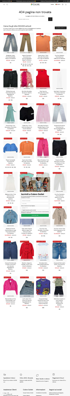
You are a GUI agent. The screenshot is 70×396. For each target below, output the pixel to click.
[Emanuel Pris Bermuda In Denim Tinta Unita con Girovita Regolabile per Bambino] (10, 251)
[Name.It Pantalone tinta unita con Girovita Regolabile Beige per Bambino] (27, 43)
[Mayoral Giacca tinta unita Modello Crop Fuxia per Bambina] (10, 286)
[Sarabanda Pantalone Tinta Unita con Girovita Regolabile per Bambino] (59, 113)
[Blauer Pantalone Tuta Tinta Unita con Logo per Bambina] (43, 148)
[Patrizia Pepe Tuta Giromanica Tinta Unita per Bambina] (10, 113)
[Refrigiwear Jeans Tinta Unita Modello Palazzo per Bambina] (10, 43)
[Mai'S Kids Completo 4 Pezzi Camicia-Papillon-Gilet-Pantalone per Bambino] (59, 286)
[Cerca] (50, 19)
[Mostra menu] (4, 4)
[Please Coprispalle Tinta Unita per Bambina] (10, 148)
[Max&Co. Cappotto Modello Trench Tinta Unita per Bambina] (27, 251)
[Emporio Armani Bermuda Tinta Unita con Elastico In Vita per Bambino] (59, 148)
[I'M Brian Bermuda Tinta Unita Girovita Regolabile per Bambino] (10, 79)
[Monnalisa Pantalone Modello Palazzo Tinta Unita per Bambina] (43, 113)
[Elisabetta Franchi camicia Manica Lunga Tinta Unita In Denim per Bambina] (10, 216)
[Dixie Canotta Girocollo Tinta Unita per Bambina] (43, 79)
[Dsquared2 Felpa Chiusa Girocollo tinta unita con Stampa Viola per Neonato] (43, 286)
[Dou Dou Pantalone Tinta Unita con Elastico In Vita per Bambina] (59, 182)
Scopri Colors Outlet (28, 393)
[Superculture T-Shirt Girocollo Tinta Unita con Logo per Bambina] (43, 43)
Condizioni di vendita (41, 393)
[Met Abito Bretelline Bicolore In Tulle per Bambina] (27, 79)
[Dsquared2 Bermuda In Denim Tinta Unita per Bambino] (59, 251)
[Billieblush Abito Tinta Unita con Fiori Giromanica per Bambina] (10, 182)
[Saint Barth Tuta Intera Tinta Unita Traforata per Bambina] (59, 79)
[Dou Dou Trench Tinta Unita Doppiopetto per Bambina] (59, 216)
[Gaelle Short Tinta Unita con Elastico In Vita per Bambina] (27, 113)
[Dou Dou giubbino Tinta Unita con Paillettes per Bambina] (59, 43)
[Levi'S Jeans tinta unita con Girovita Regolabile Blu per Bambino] (27, 286)
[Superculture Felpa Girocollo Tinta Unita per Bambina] (27, 148)
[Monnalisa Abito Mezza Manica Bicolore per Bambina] (43, 251)
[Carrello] (65, 4)
